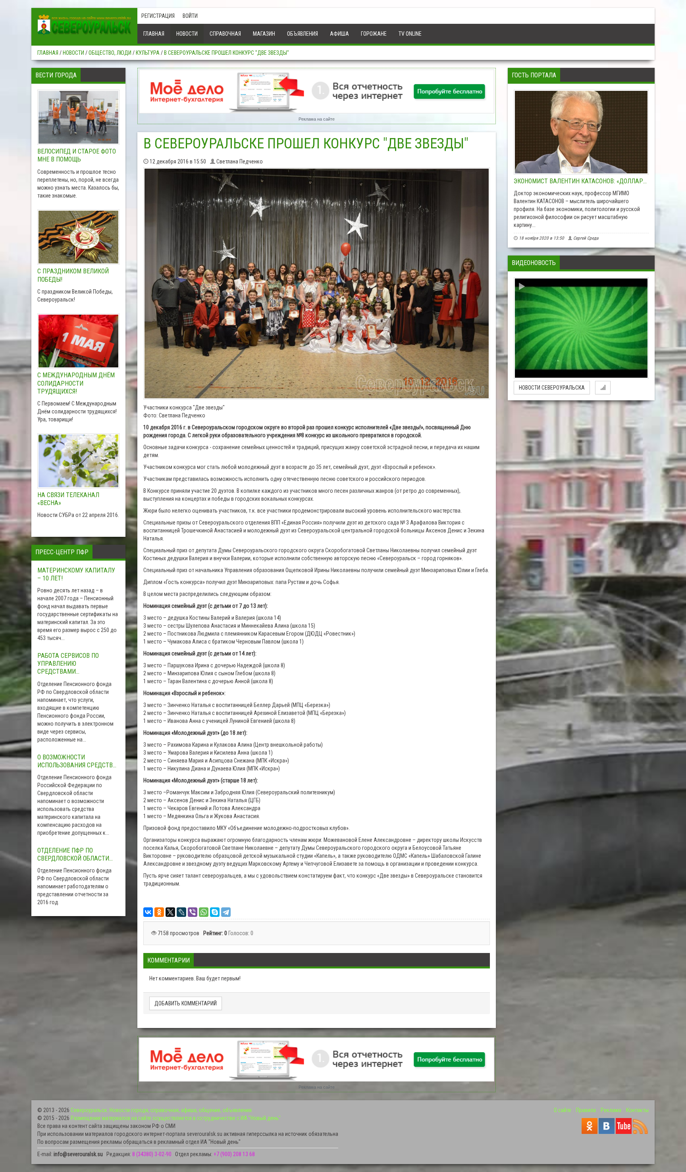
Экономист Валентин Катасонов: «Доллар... (580, 181)
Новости (187, 34)
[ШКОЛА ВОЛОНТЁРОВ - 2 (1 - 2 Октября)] (581, 328)
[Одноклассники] (159, 912)
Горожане (374, 34)
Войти (190, 16)
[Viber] (192, 912)
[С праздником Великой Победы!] (78, 237)
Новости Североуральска (552, 387)
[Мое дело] (316, 91)
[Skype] (215, 912)
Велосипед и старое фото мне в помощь (76, 155)
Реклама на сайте (317, 119)
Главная (153, 34)
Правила (586, 1110)
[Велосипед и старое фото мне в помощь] (78, 117)
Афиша (339, 34)
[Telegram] (226, 912)
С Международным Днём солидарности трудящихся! (76, 383)
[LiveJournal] (181, 912)
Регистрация (158, 16)
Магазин (264, 34)
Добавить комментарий (185, 1003)
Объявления (302, 34)
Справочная (225, 34)
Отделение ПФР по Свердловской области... (75, 854)
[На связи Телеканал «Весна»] (78, 460)
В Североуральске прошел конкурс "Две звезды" (226, 53)
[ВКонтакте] (148, 912)
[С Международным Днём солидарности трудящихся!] (78, 341)
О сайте (562, 1110)
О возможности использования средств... (76, 761)
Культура (148, 53)
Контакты (637, 1110)
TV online (410, 34)
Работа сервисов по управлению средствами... (68, 663)
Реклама (611, 1110)
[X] (170, 912)
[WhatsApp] (203, 912)
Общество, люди (110, 53)
